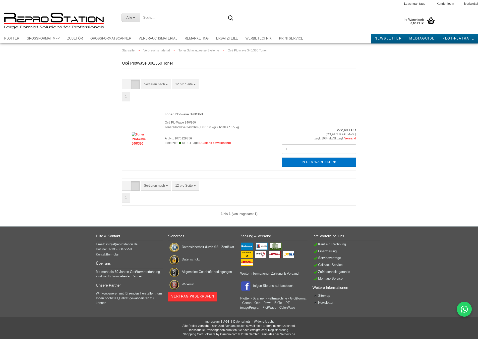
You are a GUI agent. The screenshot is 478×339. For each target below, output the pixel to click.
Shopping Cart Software (199, 334)
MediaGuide (422, 38)
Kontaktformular (107, 254)
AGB (226, 321)
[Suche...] (230, 17)
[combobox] (156, 84)
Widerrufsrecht (264, 321)
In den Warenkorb (319, 162)
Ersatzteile (227, 38)
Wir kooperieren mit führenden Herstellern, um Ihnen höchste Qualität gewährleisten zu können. (129, 298)
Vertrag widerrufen (192, 296)
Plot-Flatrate (458, 38)
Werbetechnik (258, 38)
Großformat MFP (43, 38)
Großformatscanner (110, 38)
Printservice (291, 38)
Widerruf (188, 284)
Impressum (212, 321)
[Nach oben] (464, 331)
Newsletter (388, 38)
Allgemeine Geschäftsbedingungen (207, 272)
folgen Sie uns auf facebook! (274, 286)
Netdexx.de (287, 334)
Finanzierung (327, 251)
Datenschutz (191, 259)
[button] (126, 84)
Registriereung (278, 330)
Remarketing (197, 38)
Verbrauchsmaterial (158, 38)
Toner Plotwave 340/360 (184, 114)
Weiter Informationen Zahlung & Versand (269, 273)
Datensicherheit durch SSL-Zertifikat (208, 247)
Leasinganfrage (414, 3)
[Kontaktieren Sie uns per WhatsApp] (464, 309)
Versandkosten (235, 326)
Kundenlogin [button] (444, 3)
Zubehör (75, 38)
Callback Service (330, 265)
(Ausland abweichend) (215, 143)
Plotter (11, 38)
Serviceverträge (329, 258)
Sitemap (324, 295)
